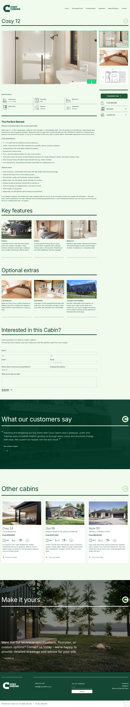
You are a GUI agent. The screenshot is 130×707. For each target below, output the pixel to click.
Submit (5, 390)
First (3, 356)
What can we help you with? (11, 374)
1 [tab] (4, 450)
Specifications (7, 94)
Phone (52, 359)
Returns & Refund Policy (120, 688)
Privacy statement (41, 704)
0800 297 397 (40, 683)
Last (51, 356)
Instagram (125, 686)
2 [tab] (7, 450)
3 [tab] (9, 450)
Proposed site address (57, 367)
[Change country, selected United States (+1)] (52, 362)
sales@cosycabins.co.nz (43, 687)
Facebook (125, 683)
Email (4, 359)
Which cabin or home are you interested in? (16, 367)
